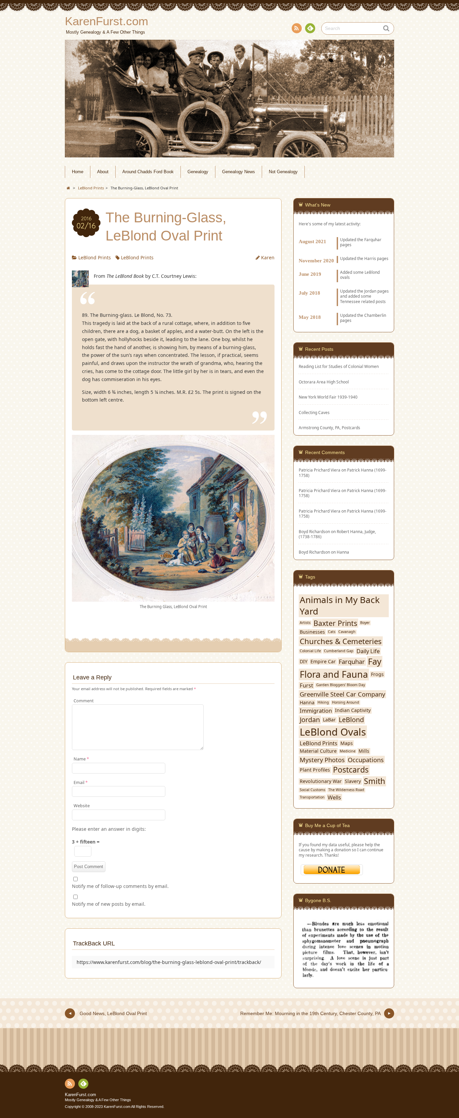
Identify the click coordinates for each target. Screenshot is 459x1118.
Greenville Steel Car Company (342, 694)
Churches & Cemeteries (341, 641)
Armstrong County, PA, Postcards (329, 427)
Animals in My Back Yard (340, 605)
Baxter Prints (335, 623)
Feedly (310, 28)
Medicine (348, 751)
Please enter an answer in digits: (109, 829)
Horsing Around (345, 702)
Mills (364, 751)
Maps (346, 743)
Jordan (370, 291)
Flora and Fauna (334, 674)
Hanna (343, 552)
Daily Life (368, 651)
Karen (268, 257)
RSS (297, 28)
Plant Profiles (315, 770)
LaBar (329, 720)
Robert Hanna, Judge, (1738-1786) (337, 534)
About (103, 172)
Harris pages (376, 258)
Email (81, 782)
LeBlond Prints (94, 257)
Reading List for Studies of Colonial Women (339, 366)
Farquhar (352, 662)
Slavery (353, 781)
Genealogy (197, 172)
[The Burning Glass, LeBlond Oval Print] (173, 598)
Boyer (365, 623)
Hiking (323, 702)
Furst (306, 685)
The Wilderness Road (346, 790)
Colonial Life (310, 651)
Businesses (312, 632)
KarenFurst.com (80, 1094)
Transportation (312, 797)
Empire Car (323, 662)
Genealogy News (238, 172)
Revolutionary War (321, 781)
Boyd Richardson (314, 552)
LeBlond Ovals (333, 731)
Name (81, 759)
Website (82, 806)
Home (77, 172)
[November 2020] (344, 253)
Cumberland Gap (338, 651)
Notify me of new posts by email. (108, 904)
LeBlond (351, 719)
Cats (331, 632)
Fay (374, 661)
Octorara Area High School (324, 381)
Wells (334, 797)
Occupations (366, 760)
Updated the (352, 258)
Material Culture (318, 751)
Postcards (351, 770)
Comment (84, 701)
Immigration (316, 710)
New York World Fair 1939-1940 (328, 397)
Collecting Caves (314, 412)
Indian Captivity (353, 710)
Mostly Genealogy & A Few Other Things (98, 1100)
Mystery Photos (322, 760)
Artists (305, 623)
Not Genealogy (283, 172)
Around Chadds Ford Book (148, 172)
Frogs (377, 674)
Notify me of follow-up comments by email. (120, 886)
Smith (374, 781)
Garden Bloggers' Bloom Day (340, 685)
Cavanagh (347, 632)
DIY (303, 662)
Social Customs (312, 790)
